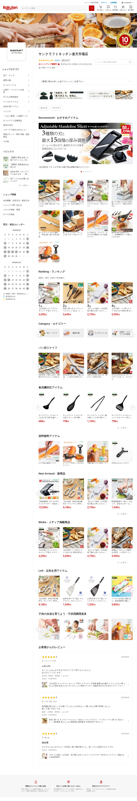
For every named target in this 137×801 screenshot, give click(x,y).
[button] (127, 2)
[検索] (91, 8)
